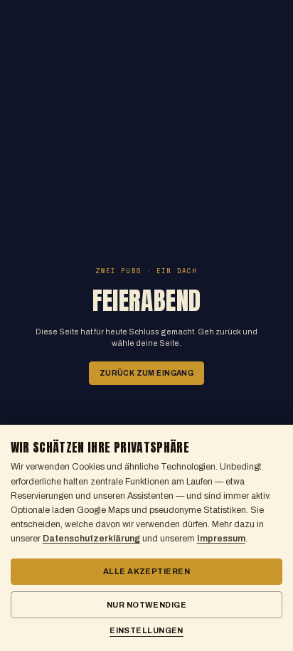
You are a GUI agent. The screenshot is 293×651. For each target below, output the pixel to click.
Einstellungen (146, 630)
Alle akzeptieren (146, 571)
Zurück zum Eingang (146, 373)
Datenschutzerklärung (91, 539)
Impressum (221, 539)
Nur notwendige (146, 604)
